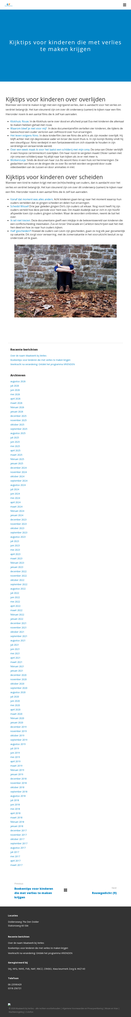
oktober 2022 (17, 580)
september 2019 (18, 739)
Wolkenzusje (18, 160)
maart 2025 (16, 454)
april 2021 (15, 657)
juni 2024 (15, 493)
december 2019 (18, 726)
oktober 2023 (17, 528)
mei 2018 (15, 808)
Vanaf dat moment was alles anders (31, 199)
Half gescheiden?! (20, 231)
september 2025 (18, 428)
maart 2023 (16, 558)
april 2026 (15, 398)
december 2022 (18, 571)
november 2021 (18, 627)
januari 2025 (16, 463)
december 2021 (18, 623)
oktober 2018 (17, 787)
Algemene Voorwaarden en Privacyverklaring (82, 1008)
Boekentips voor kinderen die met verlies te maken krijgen (40, 359)
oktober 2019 (17, 735)
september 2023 (18, 532)
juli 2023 (14, 541)
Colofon (29, 1012)
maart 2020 (16, 713)
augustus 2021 (18, 640)
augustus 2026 (18, 381)
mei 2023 (15, 549)
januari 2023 (16, 567)
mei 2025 (15, 446)
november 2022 (18, 575)
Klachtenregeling (16, 1012)
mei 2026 (15, 394)
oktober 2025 (17, 424)
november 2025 (18, 420)
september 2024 (18, 480)
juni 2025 (15, 441)
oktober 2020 (17, 683)
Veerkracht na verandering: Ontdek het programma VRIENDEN (42, 364)
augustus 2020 (18, 692)
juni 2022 (15, 597)
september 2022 (18, 584)
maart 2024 (16, 506)
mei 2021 (15, 653)
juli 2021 (14, 644)
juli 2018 (14, 800)
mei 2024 (15, 497)
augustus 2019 (18, 744)
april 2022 (15, 605)
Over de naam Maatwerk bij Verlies (28, 355)
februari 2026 (17, 407)
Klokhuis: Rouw (19, 121)
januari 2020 (16, 722)
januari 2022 (16, 618)
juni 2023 (15, 545)
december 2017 (18, 830)
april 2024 (15, 502)
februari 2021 (17, 666)
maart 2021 (16, 662)
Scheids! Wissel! (19, 206)
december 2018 (18, 778)
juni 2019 (15, 752)
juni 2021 (15, 649)
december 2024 (18, 467)
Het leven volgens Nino (24, 135)
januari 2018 (16, 826)
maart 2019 (16, 765)
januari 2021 (16, 670)
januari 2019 (16, 774)
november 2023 (18, 523)
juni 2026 (15, 390)
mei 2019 (15, 757)
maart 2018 (16, 817)
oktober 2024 (17, 476)
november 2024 (18, 472)
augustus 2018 (18, 795)
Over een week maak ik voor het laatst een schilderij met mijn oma (49, 149)
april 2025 (15, 450)
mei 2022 (15, 601)
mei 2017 (15, 856)
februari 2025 (17, 459)
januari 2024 (16, 515)
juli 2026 (14, 385)
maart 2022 (16, 610)
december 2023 (18, 519)
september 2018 (18, 791)
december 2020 (18, 675)
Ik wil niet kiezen (20, 220)
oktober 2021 (17, 631)
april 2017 (15, 860)
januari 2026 (16, 411)
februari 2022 (17, 614)
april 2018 (15, 813)
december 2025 (18, 415)
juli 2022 (14, 592)
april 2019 (15, 761)
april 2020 (15, 709)
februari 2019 (17, 770)
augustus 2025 (18, 433)
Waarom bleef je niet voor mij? (28, 128)
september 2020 (18, 687)
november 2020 (18, 679)
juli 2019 (14, 748)
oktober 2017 (17, 839)
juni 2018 (15, 804)
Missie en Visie (111, 1008)
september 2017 (18, 843)
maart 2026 (16, 402)
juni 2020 (15, 700)
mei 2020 (15, 705)
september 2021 (18, 636)
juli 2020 (14, 696)
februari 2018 (17, 821)
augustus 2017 (18, 847)
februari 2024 (17, 510)
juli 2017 (14, 852)
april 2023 (15, 554)
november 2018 (18, 782)
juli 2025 (14, 437)
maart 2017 (16, 865)
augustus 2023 (18, 536)
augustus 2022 (18, 588)
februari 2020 (17, 718)
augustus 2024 (18, 485)
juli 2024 (14, 489)
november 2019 (18, 731)
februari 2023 (17, 562)
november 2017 (18, 834)
